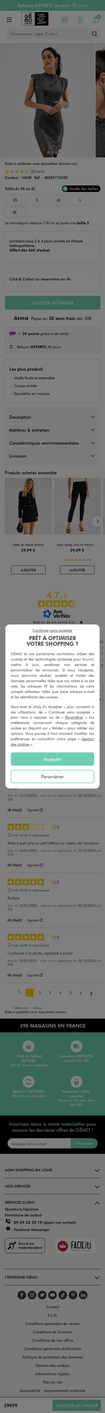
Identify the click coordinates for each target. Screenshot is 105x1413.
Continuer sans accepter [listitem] (52, 630)
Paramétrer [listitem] (52, 776)
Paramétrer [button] (74, 717)
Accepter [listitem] (52, 759)
